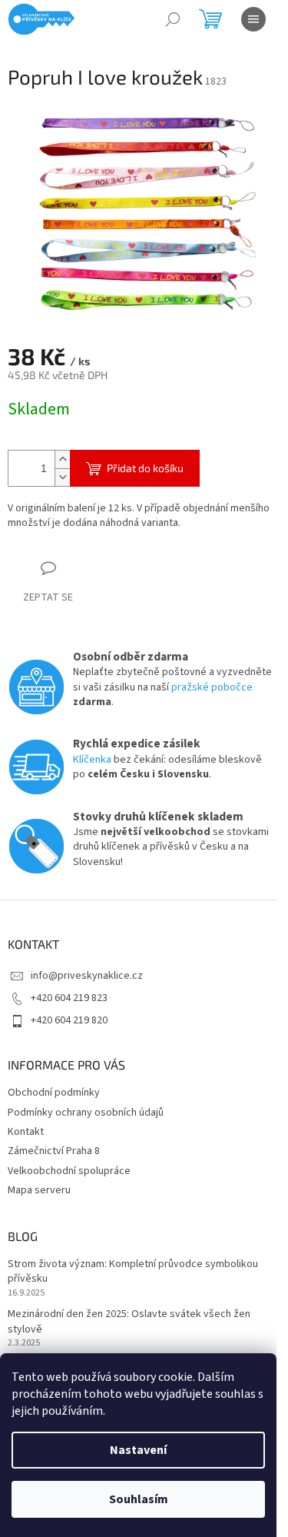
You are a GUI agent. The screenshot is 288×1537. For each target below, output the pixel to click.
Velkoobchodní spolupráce (69, 1171)
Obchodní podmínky (54, 1092)
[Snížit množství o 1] (62, 477)
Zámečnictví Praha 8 (54, 1151)
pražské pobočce (212, 687)
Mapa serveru (39, 1190)
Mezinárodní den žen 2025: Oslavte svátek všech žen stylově (129, 1321)
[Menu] (253, 19)
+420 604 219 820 (69, 1020)
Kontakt (26, 1131)
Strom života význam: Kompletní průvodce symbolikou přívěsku (133, 1271)
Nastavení (138, 1450)
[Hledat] (172, 19)
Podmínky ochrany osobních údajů (86, 1112)
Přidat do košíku (145, 467)
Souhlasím (138, 1499)
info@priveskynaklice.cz (87, 975)
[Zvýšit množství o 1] (62, 459)
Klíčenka (92, 759)
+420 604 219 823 (69, 998)
